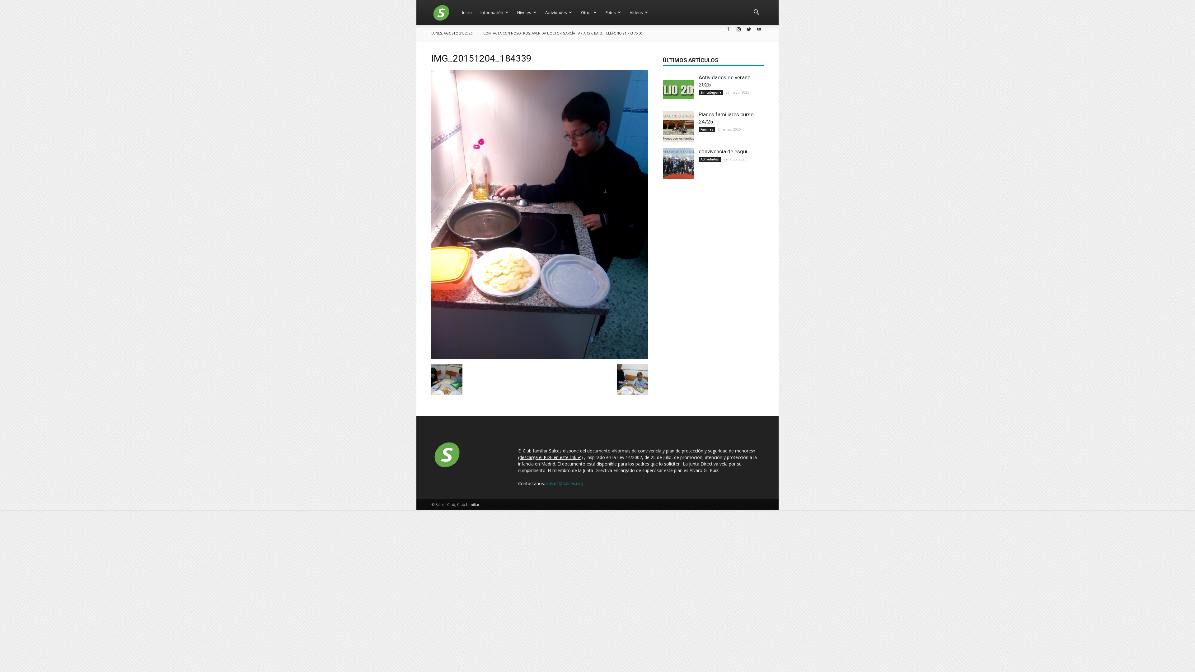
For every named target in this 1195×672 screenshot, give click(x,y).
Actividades (556, 12)
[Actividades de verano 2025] (678, 89)
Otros (586, 12)
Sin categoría (711, 92)
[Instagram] (738, 29)
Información (491, 12)
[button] (756, 12)
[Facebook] (728, 29)
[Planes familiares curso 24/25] (678, 126)
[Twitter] (748, 29)
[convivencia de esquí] (678, 163)
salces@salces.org (564, 483)
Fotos (611, 12)
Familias (707, 129)
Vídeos (636, 12)
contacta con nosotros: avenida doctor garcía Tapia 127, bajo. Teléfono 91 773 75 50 (562, 33)
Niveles (524, 12)
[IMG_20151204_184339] (539, 357)
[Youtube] (759, 29)
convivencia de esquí (723, 151)
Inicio (467, 12)
